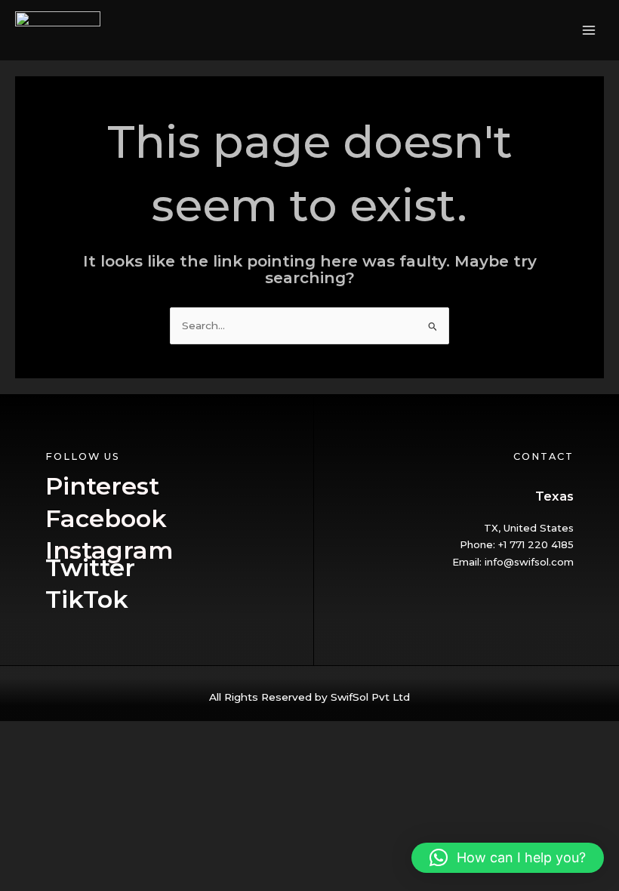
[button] (507, 858)
